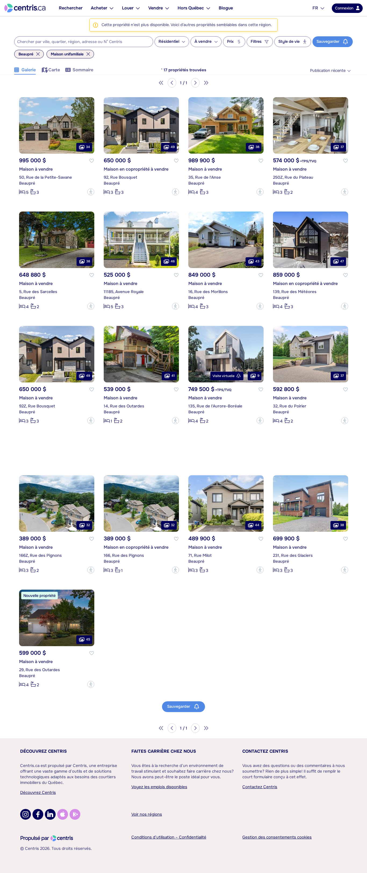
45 (88, 639)
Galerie (28, 70)
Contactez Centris (265, 751)
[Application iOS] (62, 814)
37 (342, 147)
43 (257, 261)
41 (173, 376)
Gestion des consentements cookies (277, 837)
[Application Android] (75, 814)
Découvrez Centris (43, 751)
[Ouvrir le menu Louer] (138, 8)
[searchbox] (80, 42)
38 (257, 147)
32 (88, 525)
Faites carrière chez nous (163, 751)
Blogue (226, 8)
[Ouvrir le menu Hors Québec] (208, 8)
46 (173, 261)
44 (257, 525)
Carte (54, 70)
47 (342, 261)
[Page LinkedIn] (50, 814)
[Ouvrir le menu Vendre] (167, 8)
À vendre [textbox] (203, 41)
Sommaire (83, 70)
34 (88, 147)
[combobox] (83, 41)
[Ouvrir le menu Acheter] (111, 8)
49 (173, 147)
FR (315, 8)
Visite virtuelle (224, 376)
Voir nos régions (146, 814)
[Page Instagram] (25, 814)
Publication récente (328, 70)
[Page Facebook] (38, 814)
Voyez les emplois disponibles (159, 787)
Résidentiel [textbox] (169, 41)
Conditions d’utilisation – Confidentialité (168, 837)
